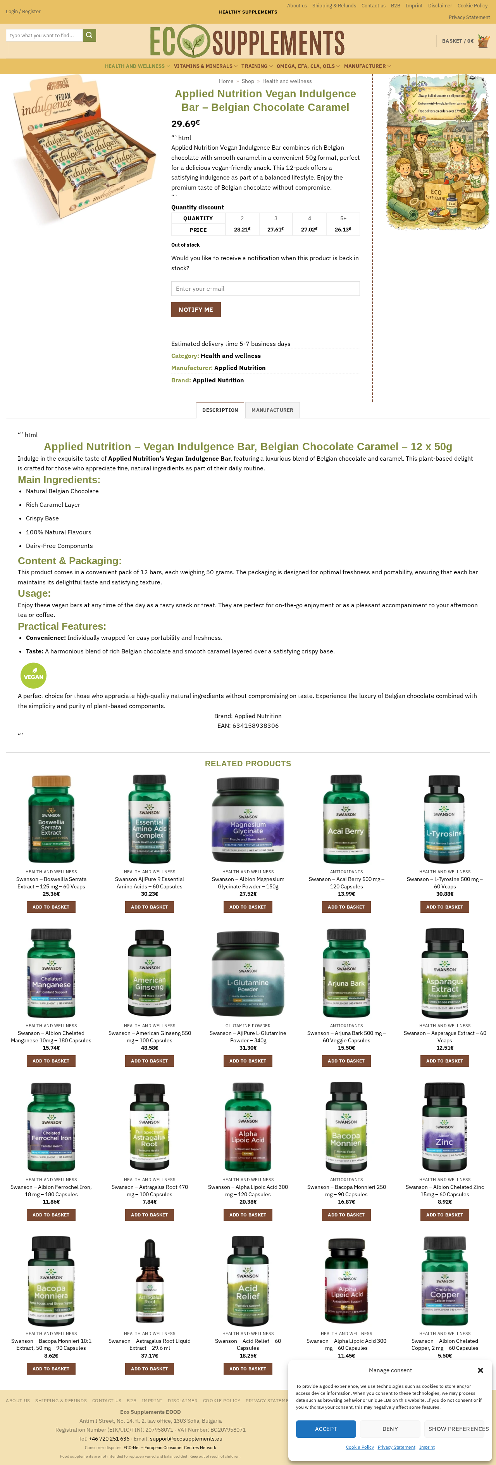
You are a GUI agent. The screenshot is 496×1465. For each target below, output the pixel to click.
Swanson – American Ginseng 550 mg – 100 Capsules (149, 1037)
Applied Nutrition (240, 367)
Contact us (374, 5)
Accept (326, 1428)
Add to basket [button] (51, 907)
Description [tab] (220, 410)
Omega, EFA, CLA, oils (306, 66)
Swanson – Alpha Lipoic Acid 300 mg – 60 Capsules (346, 1344)
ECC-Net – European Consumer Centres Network (170, 1447)
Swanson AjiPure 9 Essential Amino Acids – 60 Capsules (149, 883)
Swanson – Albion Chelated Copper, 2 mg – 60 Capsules (445, 1344)
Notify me (196, 309)
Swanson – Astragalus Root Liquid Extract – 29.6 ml (149, 1344)
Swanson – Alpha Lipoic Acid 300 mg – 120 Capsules (248, 1190)
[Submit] (89, 35)
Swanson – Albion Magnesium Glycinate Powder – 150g (248, 883)
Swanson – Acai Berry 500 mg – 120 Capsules (346, 883)
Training (254, 66)
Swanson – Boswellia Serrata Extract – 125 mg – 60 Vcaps (51, 883)
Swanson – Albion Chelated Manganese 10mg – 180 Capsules (51, 1037)
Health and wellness (135, 66)
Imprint (427, 1447)
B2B (395, 5)
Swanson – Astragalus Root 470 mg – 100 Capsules (150, 1190)
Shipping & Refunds (334, 5)
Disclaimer (440, 5)
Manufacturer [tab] (272, 410)
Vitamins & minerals (203, 66)
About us (297, 5)
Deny (390, 1428)
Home (226, 81)
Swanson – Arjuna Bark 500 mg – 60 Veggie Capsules (346, 1037)
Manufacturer (365, 66)
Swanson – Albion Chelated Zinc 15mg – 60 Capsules (445, 1190)
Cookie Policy (360, 1447)
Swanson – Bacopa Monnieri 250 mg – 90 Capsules (346, 1190)
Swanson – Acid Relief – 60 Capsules (248, 1344)
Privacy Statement (396, 1447)
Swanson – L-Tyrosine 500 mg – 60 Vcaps (445, 883)
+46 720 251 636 (109, 1438)
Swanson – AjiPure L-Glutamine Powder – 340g (248, 1037)
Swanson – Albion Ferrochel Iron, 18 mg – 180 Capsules (51, 1190)
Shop (248, 81)
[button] (480, 1370)
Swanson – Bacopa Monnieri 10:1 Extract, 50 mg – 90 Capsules (51, 1344)
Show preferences (456, 1428)
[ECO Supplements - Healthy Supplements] (248, 41)
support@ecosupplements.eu (186, 1438)
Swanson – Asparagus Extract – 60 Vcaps (445, 1037)
